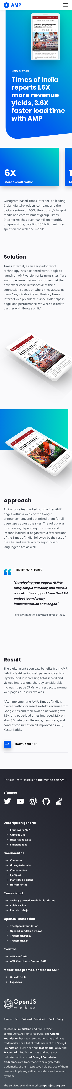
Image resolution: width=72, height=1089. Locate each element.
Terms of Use (11, 1019)
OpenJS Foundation (19, 1029)
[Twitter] (7, 801)
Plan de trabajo (19, 910)
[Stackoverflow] (59, 801)
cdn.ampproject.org (47, 1085)
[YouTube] (20, 801)
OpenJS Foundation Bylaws (26, 931)
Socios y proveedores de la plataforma (32, 900)
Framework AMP (20, 830)
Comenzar (16, 860)
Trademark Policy (20, 935)
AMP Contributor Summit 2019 (28, 961)
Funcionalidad (18, 844)
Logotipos (16, 982)
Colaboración (18, 905)
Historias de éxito (20, 839)
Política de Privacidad (33, 1019)
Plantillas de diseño (21, 879)
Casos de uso (17, 834)
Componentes (18, 870)
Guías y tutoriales (20, 865)
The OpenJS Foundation (24, 926)
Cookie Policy (56, 1019)
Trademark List (19, 940)
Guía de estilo (18, 977)
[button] (65, 5)
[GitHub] (46, 801)
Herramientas (18, 884)
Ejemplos (15, 875)
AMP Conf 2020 (18, 956)
